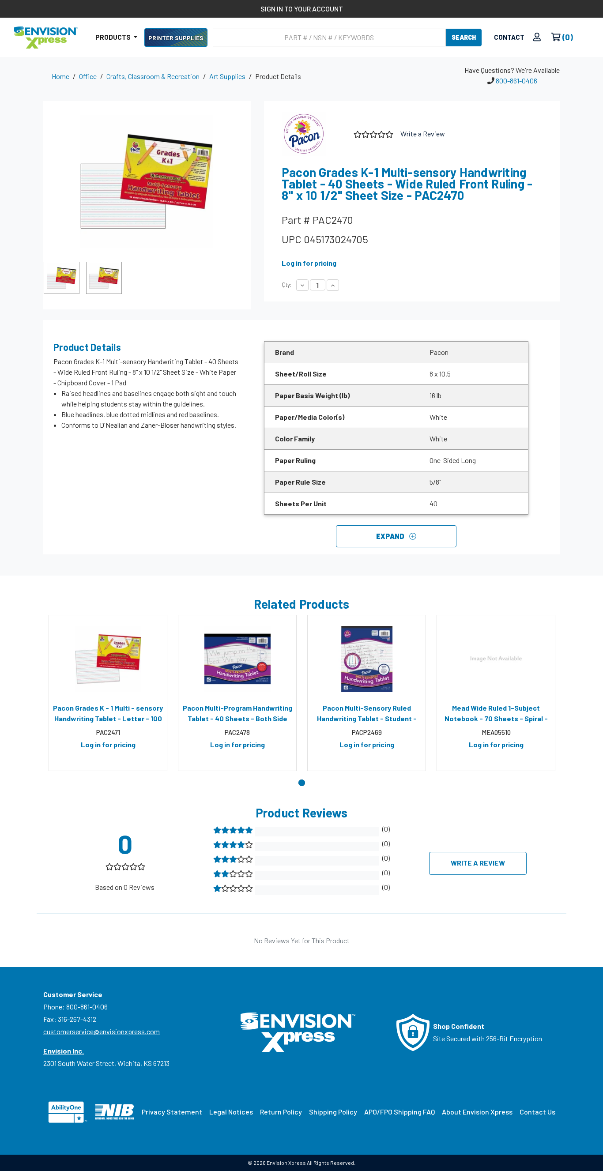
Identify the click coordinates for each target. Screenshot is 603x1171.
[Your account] (537, 37)
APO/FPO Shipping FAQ (399, 1111)
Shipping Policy (333, 1111)
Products (113, 37)
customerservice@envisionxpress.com (101, 1031)
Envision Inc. (63, 1051)
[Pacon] (314, 134)
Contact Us (537, 1111)
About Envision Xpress (477, 1111)
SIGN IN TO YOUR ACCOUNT (301, 8)
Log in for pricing (309, 263)
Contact (509, 37)
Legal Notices (231, 1111)
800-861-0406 (516, 80)
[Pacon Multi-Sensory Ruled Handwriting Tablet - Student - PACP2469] (367, 659)
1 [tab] (301, 782)
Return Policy (281, 1111)
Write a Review (422, 133)
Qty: (286, 284)
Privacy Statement (172, 1111)
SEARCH (464, 37)
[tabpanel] (108, 693)
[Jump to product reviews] (373, 133)
